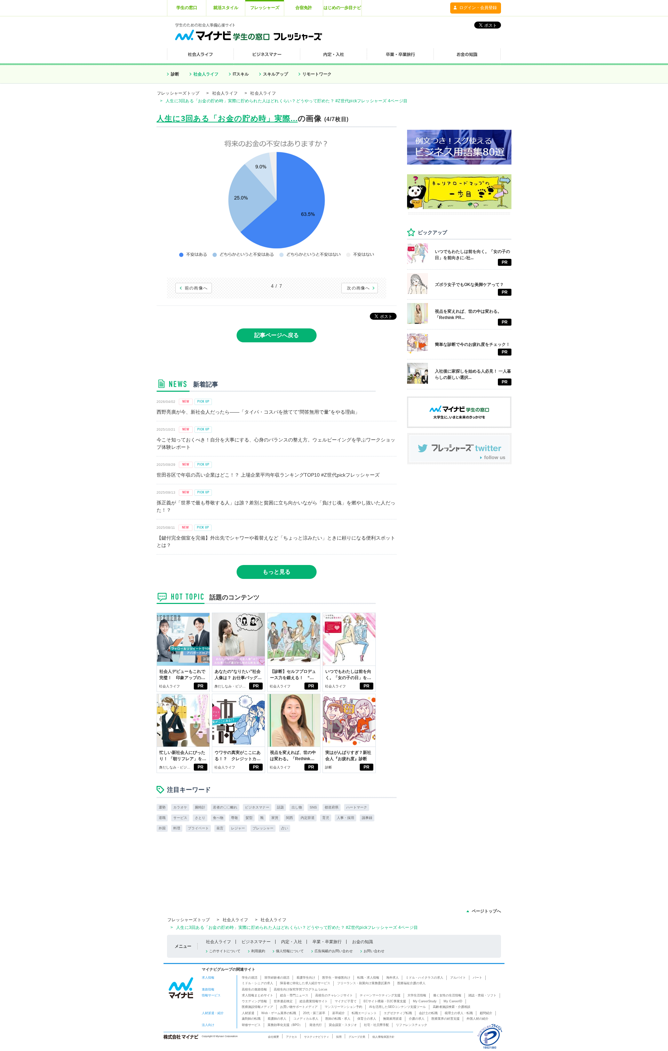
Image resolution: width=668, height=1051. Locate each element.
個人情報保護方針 (383, 1036)
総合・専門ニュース (294, 995)
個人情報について (290, 951)
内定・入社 (291, 941)
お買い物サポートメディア (299, 1007)
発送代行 (315, 1025)
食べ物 (218, 818)
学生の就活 (249, 977)
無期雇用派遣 (392, 1018)
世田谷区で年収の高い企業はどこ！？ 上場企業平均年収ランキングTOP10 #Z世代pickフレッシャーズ (268, 475)
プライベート (198, 828)
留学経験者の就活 (276, 977)
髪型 (249, 818)
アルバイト (458, 977)
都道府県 (332, 807)
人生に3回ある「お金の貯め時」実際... (227, 118)
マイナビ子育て (346, 1001)
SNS (313, 807)
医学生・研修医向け (336, 977)
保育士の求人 (366, 1018)
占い (284, 828)
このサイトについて (224, 951)
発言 (219, 828)
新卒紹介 (338, 1013)
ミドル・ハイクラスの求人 (424, 977)
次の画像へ (358, 288)
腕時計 (200, 807)
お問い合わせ (374, 951)
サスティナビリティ (316, 1036)
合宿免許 (303, 7)
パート (477, 977)
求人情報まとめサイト (257, 995)
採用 (339, 1036)
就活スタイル (225, 7)
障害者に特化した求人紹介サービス (305, 983)
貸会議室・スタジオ (343, 1025)
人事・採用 (345, 818)
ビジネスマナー (257, 807)
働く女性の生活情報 (447, 995)
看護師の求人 (277, 1018)
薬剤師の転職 (251, 1018)
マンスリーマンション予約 (343, 1007)
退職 (162, 818)
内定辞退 (308, 818)
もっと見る (277, 572)
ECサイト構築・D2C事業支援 (385, 1001)
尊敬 (234, 818)
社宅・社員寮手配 (376, 1025)
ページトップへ (486, 911)
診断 (175, 74)
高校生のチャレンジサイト (334, 995)
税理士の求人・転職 (459, 1013)
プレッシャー (263, 828)
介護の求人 (416, 1018)
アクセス (291, 1036)
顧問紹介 (486, 1013)
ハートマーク (356, 807)
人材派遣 (248, 1013)
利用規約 (258, 951)
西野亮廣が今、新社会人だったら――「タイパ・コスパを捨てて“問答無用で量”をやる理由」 (258, 412)
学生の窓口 (186, 7)
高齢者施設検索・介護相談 (451, 1007)
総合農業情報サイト (314, 1001)
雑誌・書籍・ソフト (482, 995)
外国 (162, 828)
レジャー (238, 828)
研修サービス (251, 1025)
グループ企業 (357, 1036)
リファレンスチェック (411, 1025)
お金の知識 (362, 941)
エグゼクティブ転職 (398, 1013)
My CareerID (453, 1001)
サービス (180, 818)
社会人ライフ (205, 74)
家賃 (274, 818)
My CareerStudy (425, 1001)
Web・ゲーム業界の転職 (278, 1013)
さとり (200, 818)
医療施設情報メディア (257, 1007)
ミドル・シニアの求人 (257, 983)
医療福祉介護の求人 (411, 983)
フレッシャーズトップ (178, 93)
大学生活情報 (416, 995)
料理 (176, 828)
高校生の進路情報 (254, 989)
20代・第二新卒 (314, 1013)
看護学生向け (305, 977)
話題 (280, 807)
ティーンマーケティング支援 (380, 995)
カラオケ (180, 807)
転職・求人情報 (368, 977)
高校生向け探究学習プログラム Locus (300, 989)
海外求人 (392, 977)
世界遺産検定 (283, 1001)
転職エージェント (364, 1013)
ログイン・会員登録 (478, 7)
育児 (325, 818)
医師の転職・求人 (337, 1018)
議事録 (367, 818)
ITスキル (241, 74)
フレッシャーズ (264, 7)
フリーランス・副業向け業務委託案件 (363, 983)
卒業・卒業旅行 (327, 941)
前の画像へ (196, 288)
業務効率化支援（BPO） (285, 1025)
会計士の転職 (428, 1013)
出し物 (297, 807)
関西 (289, 818)
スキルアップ (275, 74)
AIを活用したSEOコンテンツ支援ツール (397, 1007)
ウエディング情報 (254, 1001)
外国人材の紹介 (477, 1018)
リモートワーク (317, 74)
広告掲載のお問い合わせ (334, 951)
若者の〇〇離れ (225, 807)
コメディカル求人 (305, 1018)
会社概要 (273, 1036)
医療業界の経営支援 (445, 1018)
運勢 (162, 807)
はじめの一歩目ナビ (342, 7)
